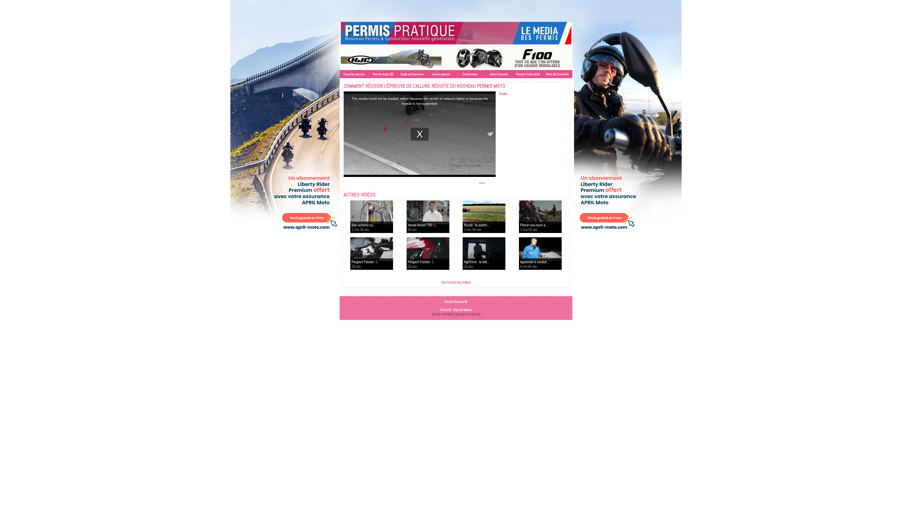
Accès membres (443, 314)
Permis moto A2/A (528, 74)
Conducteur (470, 74)
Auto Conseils (499, 74)
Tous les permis (354, 74)
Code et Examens (412, 74)
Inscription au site (468, 314)
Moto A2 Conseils (557, 74)
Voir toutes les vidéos (456, 282)
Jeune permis (441, 74)
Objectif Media (462, 310)
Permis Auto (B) (383, 74)
